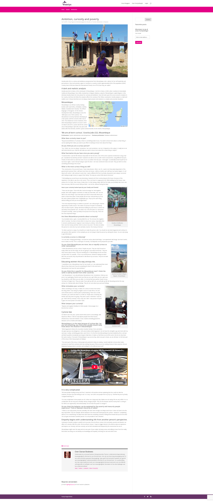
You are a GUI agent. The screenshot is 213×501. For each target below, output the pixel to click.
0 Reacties (106, 22)
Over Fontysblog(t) (137, 3)
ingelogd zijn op (70, 484)
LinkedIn (86, 468)
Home (63, 9)
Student (68, 9)
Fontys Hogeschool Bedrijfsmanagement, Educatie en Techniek (82, 22)
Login (146, 3)
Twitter (80, 468)
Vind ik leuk (66, 446)
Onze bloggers (125, 3)
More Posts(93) (93, 468)
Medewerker (74, 9)
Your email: (138, 33)
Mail (76, 468)
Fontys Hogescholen (67, 496)
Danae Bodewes (86, 451)
